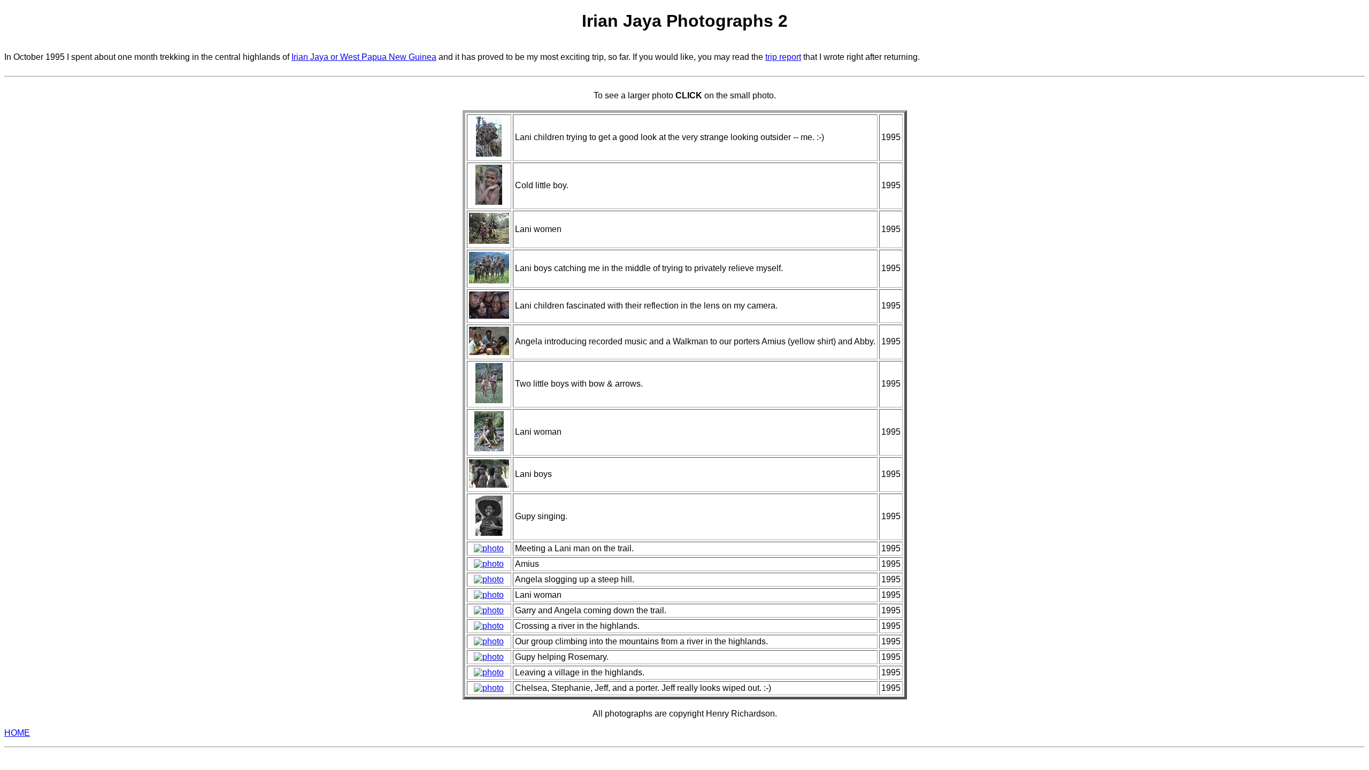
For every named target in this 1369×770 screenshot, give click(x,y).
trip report (783, 56)
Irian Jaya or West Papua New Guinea (363, 56)
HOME (17, 732)
